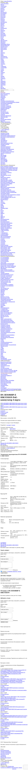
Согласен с (11, 571)
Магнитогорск (4, 40)
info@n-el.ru (3, 130)
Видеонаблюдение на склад (7, 274)
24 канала (3, 242)
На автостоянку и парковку (7, 284)
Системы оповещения (6, 152)
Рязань (2, 59)
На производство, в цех (6, 277)
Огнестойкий (4, 384)
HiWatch (2, 291)
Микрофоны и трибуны (6, 172)
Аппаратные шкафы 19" (6, 375)
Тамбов (2, 70)
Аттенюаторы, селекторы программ (9, 170)
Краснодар (3, 34)
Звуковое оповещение (6, 751)
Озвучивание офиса (5, 193)
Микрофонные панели (6, 175)
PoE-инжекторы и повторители (8, 252)
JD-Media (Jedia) (4, 208)
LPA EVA (3, 162)
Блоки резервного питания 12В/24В (9, 370)
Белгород (3, 9)
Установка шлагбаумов (6, 107)
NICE (2, 354)
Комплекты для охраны (6, 362)
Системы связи (4, 178)
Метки (2, 317)
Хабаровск (3, 81)
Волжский (3, 17)
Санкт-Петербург (8, 1)
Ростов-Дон (3, 352)
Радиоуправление (5, 343)
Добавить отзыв (4, 621)
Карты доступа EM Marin (6, 312)
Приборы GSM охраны (6, 363)
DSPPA (2, 205)
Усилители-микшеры (5, 148)
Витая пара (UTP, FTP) (6, 382)
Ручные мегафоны (5, 171)
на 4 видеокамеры (5, 258)
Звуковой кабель (4, 385)
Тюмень (2, 76)
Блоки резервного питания (7, 166)
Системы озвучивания (6, 752)
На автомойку (4, 283)
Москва (2, 4)
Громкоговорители (5, 134)
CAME (2, 348)
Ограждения (3, 333)
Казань (2, 27)
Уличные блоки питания (6, 373)
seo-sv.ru (14, 768)
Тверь (2, 71)
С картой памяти (4, 234)
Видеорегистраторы (5, 237)
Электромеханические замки (7, 321)
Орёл (2, 51)
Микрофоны (3, 268)
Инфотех (3, 294)
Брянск (2, 11)
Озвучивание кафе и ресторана (8, 191)
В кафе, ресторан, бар (6, 280)
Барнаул (2, 8)
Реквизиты (3, 97)
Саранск (2, 61)
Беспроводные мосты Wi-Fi (7, 255)
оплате (13, 425)
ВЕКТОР (3, 216)
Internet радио (4, 186)
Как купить (3, 110)
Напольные (3, 376)
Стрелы (2, 341)
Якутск (2, 87)
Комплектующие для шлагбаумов (8, 344)
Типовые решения (5, 188)
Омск (2, 50)
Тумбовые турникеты (6, 327)
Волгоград (3, 15)
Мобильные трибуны (5, 177)
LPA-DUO (3, 164)
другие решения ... (5, 198)
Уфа (1, 79)
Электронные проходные (6, 328)
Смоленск (3, 63)
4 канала (2, 239)
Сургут (2, 68)
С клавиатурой (4, 309)
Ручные (2, 176)
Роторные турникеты (5, 330)
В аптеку (3, 287)
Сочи (2, 65)
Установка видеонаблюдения (7, 101)
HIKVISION (12, 428)
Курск (2, 38)
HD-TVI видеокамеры (6, 236)
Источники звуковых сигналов (8, 182)
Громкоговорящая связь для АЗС (8, 197)
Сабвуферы (3, 145)
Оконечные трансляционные (7, 149)
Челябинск (3, 83)
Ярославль (3, 88)
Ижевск (2, 24)
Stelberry (2, 213)
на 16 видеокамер (5, 261)
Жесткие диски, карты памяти (7, 267)
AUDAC (3, 202)
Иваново (3, 23)
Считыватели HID (5, 310)
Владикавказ (3, 13)
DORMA (3, 357)
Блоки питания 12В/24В (6, 369)
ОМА (2, 353)
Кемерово (3, 30)
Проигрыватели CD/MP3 (6, 183)
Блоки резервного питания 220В (8, 371)
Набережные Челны (5, 44)
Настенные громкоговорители (8, 136)
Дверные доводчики (5, 336)
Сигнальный (3, 387)
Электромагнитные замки (7, 320)
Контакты (3, 120)
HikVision (3, 290)
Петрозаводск (4, 56)
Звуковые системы (5, 133)
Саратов (2, 62)
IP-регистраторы (4, 245)
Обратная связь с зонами (6, 180)
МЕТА (2, 154)
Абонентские (4, 141)
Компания (3, 92)
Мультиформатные (5, 307)
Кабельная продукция (6, 381)
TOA (2, 214)
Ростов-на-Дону (4, 57)
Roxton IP (3, 157)
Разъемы (2, 272)
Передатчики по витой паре (7, 264)
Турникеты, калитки (5, 325)
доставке (9, 425)
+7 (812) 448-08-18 (5, 129)
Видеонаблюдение (5, 219)
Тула (2, 74)
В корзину (3, 410)
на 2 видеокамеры (5, 257)
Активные (3, 139)
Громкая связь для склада (6, 195)
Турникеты (3, 755)
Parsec (2, 355)
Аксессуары (3, 262)
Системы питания (5, 368)
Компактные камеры (5, 224)
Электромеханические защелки (8, 322)
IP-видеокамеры (4, 235)
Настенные (3, 378)
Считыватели (4, 302)
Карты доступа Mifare (6, 314)
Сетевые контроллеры (6, 300)
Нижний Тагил (4, 46)
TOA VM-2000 (4, 160)
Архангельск (4, 6)
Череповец (3, 84)
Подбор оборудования (6, 119)
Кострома (3, 33)
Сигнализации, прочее (6, 359)
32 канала (3, 243)
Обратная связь (4, 117)
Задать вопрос (4, 572)
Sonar (2, 211)
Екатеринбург (4, 22)
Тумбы (2, 339)
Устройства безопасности (6, 342)
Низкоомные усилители (6, 150)
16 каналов (3, 241)
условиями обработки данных (14, 571)
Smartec (2, 350)
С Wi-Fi (2, 231)
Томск (2, 73)
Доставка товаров (5, 113)
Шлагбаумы (3, 756)
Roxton (2, 210)
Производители (4, 199)
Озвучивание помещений (6, 103)
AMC (2, 200)
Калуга (2, 29)
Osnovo (2, 295)
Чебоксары (3, 82)
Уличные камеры (4, 229)
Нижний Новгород (5, 45)
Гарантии (3, 114)
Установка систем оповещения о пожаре (10, 102)
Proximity (3, 304)
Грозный (3, 20)
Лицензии (3, 96)
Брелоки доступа (4, 315)
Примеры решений (5, 108)
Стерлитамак (4, 67)
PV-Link (2, 293)
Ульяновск (3, 78)
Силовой (3, 386)
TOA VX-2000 (4, 161)
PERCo (2, 349)
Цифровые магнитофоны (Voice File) (9, 168)
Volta (2, 215)
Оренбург (3, 52)
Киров (2, 31)
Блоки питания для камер (6, 269)
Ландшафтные (4, 140)
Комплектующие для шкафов (7, 380)
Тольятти (3, 72)
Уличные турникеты (5, 331)
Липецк (2, 39)
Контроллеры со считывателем (8, 301)
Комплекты (3, 338)
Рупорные (3, 138)
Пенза (2, 54)
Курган (2, 36)
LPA (2, 209)
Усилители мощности (6, 146)
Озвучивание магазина (6, 189)
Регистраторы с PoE (5, 248)
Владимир (3, 14)
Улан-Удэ (3, 77)
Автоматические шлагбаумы (7, 337)
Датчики (3, 366)
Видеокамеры (4, 220)
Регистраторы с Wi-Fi (5, 247)
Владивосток (4, 12)
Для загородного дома (6, 282)
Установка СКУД (4, 104)
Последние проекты (5, 93)
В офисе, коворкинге (5, 278)
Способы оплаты (4, 112)
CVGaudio (3, 203)
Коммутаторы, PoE (5, 251)
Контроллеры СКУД (5, 298)
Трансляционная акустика (7, 143)
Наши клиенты (4, 94)
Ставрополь (3, 66)
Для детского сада (5, 288)
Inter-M (2, 207)
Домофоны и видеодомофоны (7, 334)
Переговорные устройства (7, 181)
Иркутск (2, 25)
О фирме (3, 98)
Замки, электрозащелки (6, 318)
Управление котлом (5, 365)
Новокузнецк (4, 47)
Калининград (4, 28)
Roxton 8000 (3, 156)
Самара (2, 60)
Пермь (2, 55)
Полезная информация (6, 115)
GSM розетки (4, 364)
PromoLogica (11, 766)
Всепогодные (4, 379)
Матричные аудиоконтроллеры (8, 187)
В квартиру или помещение (7, 285)
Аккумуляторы (4, 374)
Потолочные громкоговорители (8, 135)
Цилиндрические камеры (6, 223)
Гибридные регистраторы (6, 246)
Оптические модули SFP (6, 253)
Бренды (2, 118)
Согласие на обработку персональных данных (11, 767)
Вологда (2, 18)
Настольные (3, 173)
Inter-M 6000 (3, 155)
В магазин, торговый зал (6, 275)
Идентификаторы (5, 311)
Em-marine (3, 305)
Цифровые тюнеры (5, 184)
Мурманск (3, 43)
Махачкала (3, 41)
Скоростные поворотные (6, 225)
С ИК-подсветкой (5, 230)
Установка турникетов (6, 105)
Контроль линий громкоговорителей (9, 167)
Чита (2, 86)
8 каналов (3, 240)
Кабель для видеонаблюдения (7, 271)
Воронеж (3, 19)
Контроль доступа (5, 296)
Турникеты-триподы (5, 326)
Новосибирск (4, 49)
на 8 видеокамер (4, 259)
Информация (4, 109)
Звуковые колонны (5, 144)
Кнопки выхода (4, 323)
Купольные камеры (5, 221)
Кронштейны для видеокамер (7, 263)
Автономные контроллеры (7, 299)
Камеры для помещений (6, 227)
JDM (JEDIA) (4, 159)
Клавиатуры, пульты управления (8, 266)
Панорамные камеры (5, 226)
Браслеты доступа (5, 316)
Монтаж (2, 99)
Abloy (2, 347)
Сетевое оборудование (6, 250)
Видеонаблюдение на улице (7, 279)
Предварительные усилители (7, 151)
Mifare (2, 306)
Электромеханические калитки (8, 332)
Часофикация (4, 358)
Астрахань (3, 7)
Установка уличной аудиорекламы (8, 192)
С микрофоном (4, 232)
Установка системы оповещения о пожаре (10, 194)
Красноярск (3, 35)
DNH (2, 204)
